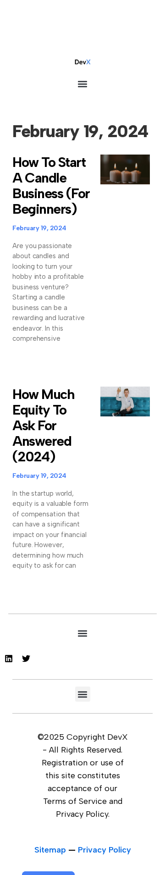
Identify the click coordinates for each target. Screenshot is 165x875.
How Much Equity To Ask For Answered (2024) (43, 425)
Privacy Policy (104, 850)
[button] (82, 83)
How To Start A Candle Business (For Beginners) (51, 185)
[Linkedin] (9, 658)
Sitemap (50, 850)
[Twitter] (26, 658)
